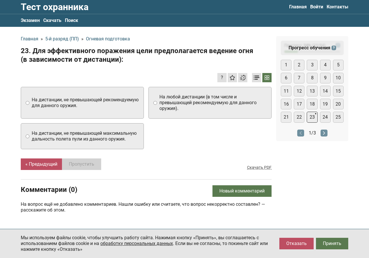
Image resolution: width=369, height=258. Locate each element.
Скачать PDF (259, 167)
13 (312, 91)
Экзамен (30, 20)
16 (286, 104)
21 (286, 117)
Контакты (337, 7)
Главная (298, 7)
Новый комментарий (242, 191)
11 (286, 91)
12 (299, 91)
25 (338, 117)
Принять (332, 243)
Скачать (52, 20)
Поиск (71, 20)
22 (299, 117)
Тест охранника (55, 6)
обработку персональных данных (136, 243)
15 (338, 91)
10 (338, 78)
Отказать (296, 243)
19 (325, 104)
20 (338, 104)
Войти (316, 7)
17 (299, 104)
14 (325, 91)
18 (312, 104)
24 (325, 117)
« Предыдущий (41, 164)
